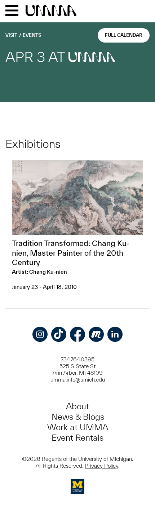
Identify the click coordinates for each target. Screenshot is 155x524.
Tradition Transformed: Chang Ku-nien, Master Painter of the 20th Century (71, 253)
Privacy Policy (101, 466)
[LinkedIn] (115, 334)
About (77, 406)
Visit (11, 35)
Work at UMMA (77, 427)
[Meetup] (96, 334)
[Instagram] (40, 334)
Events (32, 35)
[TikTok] (58, 334)
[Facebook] (77, 334)
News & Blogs (77, 417)
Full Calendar (123, 35)
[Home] (51, 11)
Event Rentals (77, 437)
